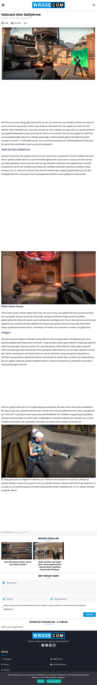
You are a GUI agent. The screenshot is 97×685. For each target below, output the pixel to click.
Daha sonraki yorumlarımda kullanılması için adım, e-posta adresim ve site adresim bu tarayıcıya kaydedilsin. (45, 607)
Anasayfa (4, 18)
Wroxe (76, 486)
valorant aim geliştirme (20, 532)
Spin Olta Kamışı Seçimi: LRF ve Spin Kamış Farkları (17, 563)
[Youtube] (54, 645)
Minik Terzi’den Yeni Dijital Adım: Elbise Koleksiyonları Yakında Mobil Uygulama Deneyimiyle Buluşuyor (50, 566)
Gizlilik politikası (53, 681)
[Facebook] (42, 645)
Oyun (11, 18)
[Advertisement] (48, 100)
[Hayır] (94, 678)
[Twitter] (46, 645)
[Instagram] (50, 645)
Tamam (41, 681)
